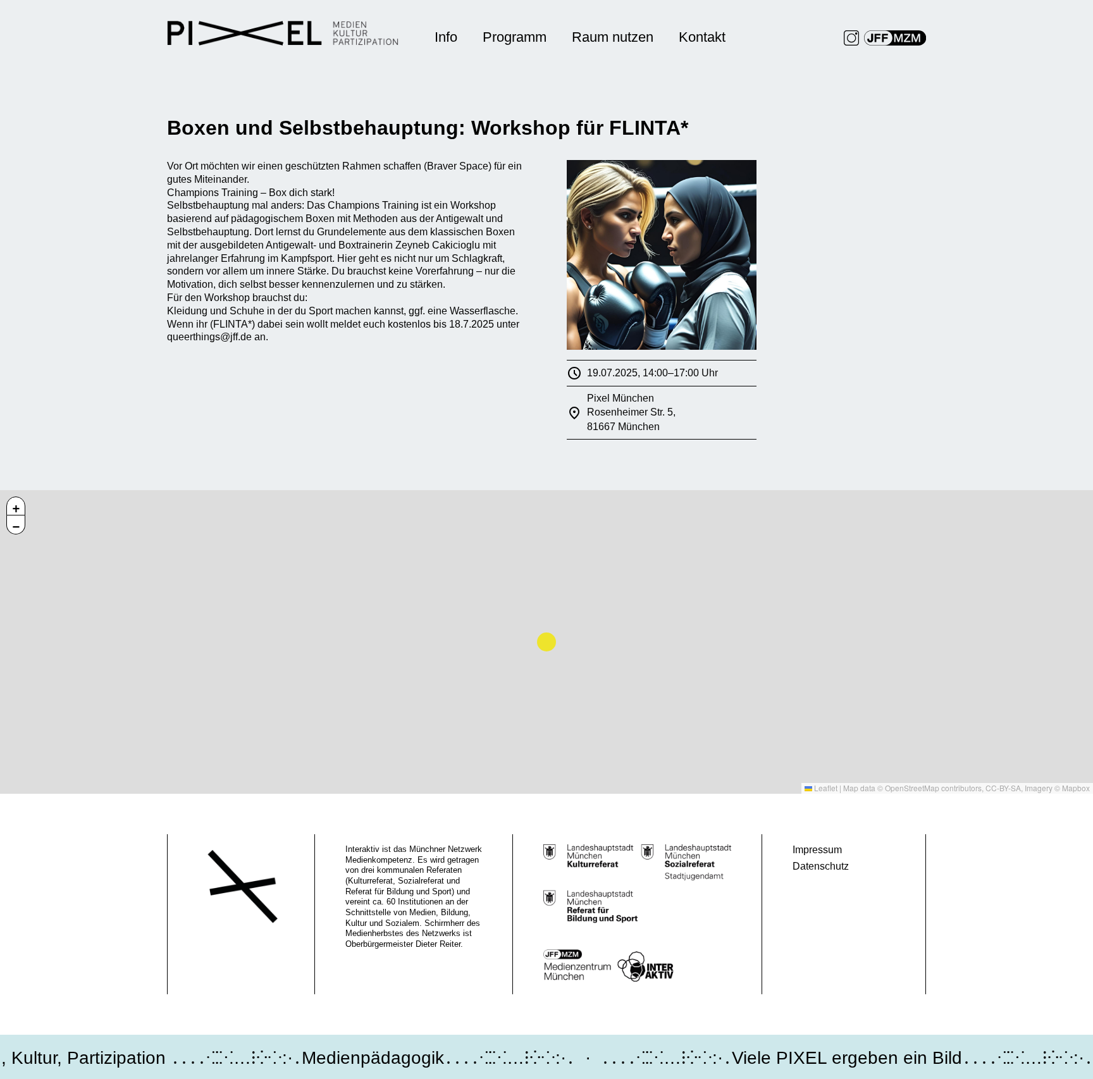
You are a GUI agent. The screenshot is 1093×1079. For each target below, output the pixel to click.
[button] (15, 505)
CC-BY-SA (1003, 787)
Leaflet (824, 787)
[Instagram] (851, 38)
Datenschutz (821, 866)
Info (446, 37)
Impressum (817, 849)
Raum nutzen (612, 37)
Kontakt (702, 37)
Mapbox (1076, 787)
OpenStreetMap (912, 787)
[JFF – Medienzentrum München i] (895, 38)
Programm (514, 37)
